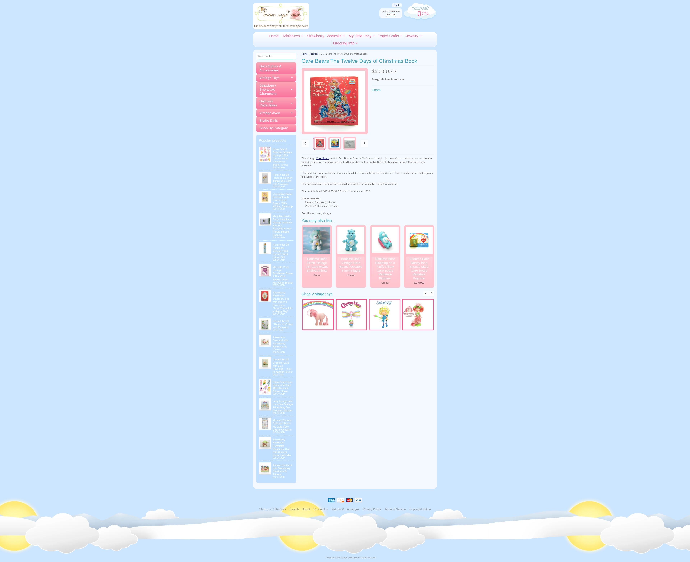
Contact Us (321, 509)
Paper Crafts (389, 36)
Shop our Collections (272, 509)
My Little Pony (360, 36)
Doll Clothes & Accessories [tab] (270, 68)
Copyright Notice (420, 509)
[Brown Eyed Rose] (281, 27)
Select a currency (391, 11)
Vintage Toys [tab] (269, 78)
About (306, 509)
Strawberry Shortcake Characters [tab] (268, 89)
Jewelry (412, 36)
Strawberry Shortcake (324, 36)
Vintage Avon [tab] (269, 113)
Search (294, 509)
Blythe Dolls (268, 120)
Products (314, 54)
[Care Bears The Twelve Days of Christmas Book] (319, 143)
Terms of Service (395, 509)
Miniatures (291, 36)
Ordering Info (343, 43)
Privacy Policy (372, 509)
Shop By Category (273, 128)
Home (274, 36)
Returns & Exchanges (345, 509)
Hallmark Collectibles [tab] (268, 103)
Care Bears (322, 158)
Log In (397, 5)
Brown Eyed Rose (349, 558)
